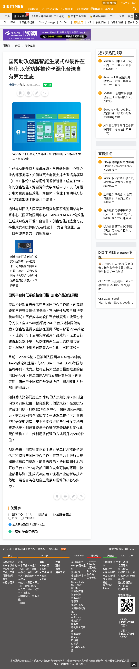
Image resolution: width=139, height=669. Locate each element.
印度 (44, 568)
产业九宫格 (8, 572)
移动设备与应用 (78, 629)
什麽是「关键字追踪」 (25, 531)
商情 (17, 45)
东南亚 (45, 565)
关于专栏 (91, 577)
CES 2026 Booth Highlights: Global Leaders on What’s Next (115, 302)
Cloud (74, 614)
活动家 (85, 9)
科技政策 (25, 592)
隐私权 (41, 549)
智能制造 (76, 594)
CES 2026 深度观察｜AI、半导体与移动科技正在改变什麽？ (116, 285)
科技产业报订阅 (126, 572)
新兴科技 (76, 588)
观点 (57, 565)
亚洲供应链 (77, 591)
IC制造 (74, 643)
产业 (112, 16)
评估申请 (125, 2)
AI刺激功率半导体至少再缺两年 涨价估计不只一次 (118, 129)
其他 (105, 582)
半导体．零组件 (28, 565)
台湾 (14, 518)
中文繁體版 (117, 549)
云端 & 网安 (109, 572)
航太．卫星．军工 (29, 582)
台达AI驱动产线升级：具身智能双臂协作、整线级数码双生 (118, 182)
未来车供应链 (78, 16)
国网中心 (17, 514)
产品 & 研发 (109, 575)
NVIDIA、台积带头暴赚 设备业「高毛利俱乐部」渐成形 (118, 97)
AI (5, 22)
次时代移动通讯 (78, 610)
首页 (7, 16)
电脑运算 (76, 620)
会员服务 (123, 565)
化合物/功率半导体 (78, 577)
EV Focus (76, 584)
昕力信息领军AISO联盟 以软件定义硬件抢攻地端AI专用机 (117, 230)
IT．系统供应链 (28, 585)
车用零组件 (77, 562)
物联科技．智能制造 (28, 598)
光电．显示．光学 (29, 589)
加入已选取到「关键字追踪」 (30, 524)
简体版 (113, 2)
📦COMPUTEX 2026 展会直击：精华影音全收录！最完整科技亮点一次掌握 (115, 267)
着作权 (31, 549)
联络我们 (123, 589)
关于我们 (7, 549)
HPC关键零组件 (78, 567)
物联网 (74, 601)
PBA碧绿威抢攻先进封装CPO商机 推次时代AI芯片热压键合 (118, 166)
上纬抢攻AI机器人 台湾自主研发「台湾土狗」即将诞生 (117, 198)
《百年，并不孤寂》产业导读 (47, 16)
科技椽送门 (8, 575)
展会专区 (132, 22)
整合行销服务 (125, 582)
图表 (22, 602)
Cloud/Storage (47, 22)
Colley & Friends (91, 563)
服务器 (43, 514)
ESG (12, 22)
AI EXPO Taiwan (107, 586)
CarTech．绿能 (28, 568)
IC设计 (74, 640)
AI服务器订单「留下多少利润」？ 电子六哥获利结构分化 (118, 65)
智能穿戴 (76, 634)
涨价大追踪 (21, 15)
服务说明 (20, 549)
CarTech (64, 22)
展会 (5, 579)
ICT (89, 22)
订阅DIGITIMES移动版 (126, 577)
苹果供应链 (99, 16)
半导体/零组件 (26, 22)
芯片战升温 (8, 562)
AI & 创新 (108, 579)
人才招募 (123, 585)
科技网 (34, 9)
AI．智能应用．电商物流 (28, 577)
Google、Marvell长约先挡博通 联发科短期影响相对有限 (117, 113)
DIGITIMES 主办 (110, 564)
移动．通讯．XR (29, 572)
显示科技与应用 (78, 649)
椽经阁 (69, 9)
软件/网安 (101, 22)
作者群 (90, 574)
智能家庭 (76, 598)
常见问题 (53, 549)
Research (52, 9)
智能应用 (78, 22)
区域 (121, 16)
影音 (96, 9)
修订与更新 (8, 582)
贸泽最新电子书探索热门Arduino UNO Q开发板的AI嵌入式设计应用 (117, 214)
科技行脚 (91, 571)
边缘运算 (76, 572)
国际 (44, 575)
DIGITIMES (127, 555)
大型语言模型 (62, 514)
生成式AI (29, 518)
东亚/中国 (47, 572)
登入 (134, 2)
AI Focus (76, 617)
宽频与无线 (77, 605)
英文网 (109, 9)
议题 (130, 16)
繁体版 (106, 2)
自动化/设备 (117, 22)
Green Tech (77, 582)
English (131, 549)
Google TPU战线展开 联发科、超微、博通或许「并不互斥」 (118, 81)
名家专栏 (91, 567)
